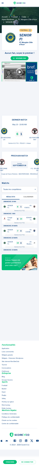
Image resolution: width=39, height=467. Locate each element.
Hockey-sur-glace (8, 402)
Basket (4, 389)
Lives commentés (8, 352)
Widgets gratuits (7, 355)
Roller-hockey (6, 408)
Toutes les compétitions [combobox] (12, 189)
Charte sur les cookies (9, 420)
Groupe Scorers (7, 380)
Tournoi (4, 365)
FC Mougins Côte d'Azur (27, 19)
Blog (3, 376)
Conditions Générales (9, 414)
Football (14, 17)
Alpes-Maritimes (8, 19)
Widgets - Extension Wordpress (12, 358)
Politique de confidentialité (11, 417)
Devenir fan (21, 58)
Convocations (6, 368)
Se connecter (27, 462)
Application (5, 348)
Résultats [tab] (10, 197)
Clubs (24, 17)
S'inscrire (10, 462)
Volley (4, 398)
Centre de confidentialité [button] (10, 423)
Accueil (4, 17)
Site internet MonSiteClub (10, 361)
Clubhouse (5, 371)
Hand (3, 392)
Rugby (4, 395)
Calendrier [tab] (28, 197)
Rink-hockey (6, 405)
